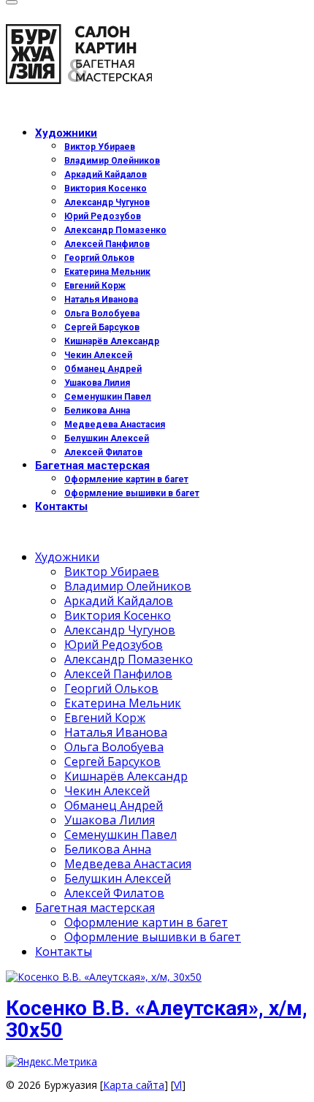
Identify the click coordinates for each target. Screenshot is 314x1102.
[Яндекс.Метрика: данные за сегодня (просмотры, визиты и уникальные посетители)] (51, 1061)
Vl (178, 1085)
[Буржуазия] (157, 57)
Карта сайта (133, 1085)
